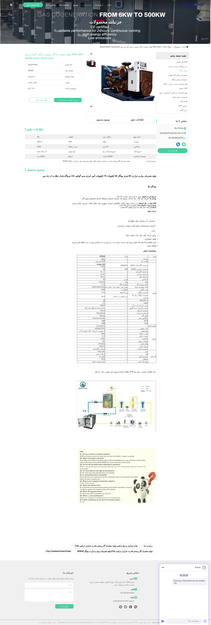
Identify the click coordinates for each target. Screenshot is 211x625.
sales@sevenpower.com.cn (172, 133)
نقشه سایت (156, 622)
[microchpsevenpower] (120, 608)
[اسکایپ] (178, 144)
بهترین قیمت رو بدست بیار (67, 100)
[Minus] (162, 567)
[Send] (163, 621)
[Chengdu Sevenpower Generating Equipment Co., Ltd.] (193, 5)
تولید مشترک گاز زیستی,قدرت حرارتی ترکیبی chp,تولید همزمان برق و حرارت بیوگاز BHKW (115, 551)
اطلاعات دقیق (137, 120)
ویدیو (75, 5)
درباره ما (99, 5)
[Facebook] (130, 608)
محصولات (86, 5)
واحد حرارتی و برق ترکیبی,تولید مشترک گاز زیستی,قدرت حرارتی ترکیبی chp (106, 546)
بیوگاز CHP (167, 47)
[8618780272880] (125, 608)
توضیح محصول (103, 120)
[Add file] (205, 621)
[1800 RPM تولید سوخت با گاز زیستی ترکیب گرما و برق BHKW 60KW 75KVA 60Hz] (128, 80)
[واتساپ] (184, 144)
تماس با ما (51, 5)
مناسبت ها (64, 5)
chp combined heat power (58, 551)
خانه (109, 5)
